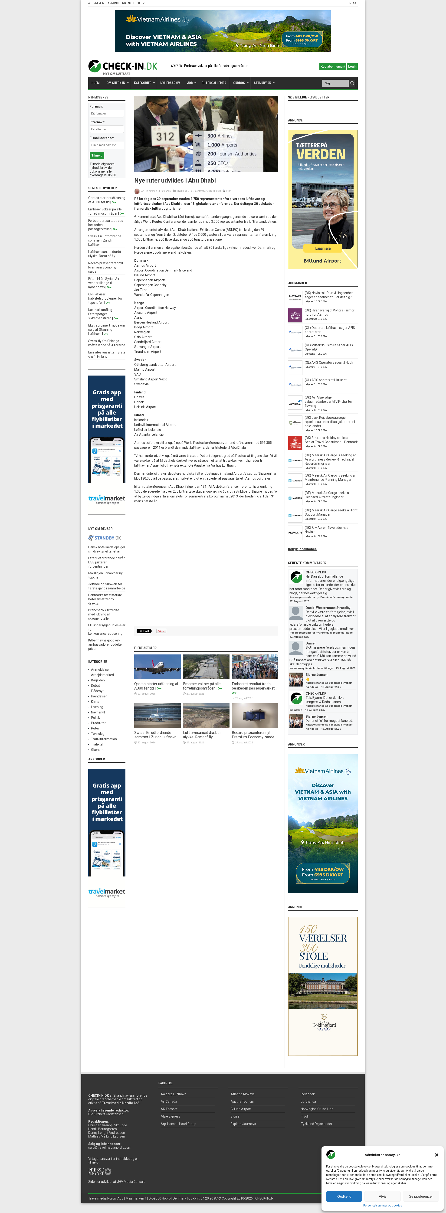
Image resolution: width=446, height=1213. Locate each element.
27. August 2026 (299, 601)
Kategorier (142, 83)
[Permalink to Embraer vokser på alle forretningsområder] (206, 678)
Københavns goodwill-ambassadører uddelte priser (105, 644)
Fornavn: (96, 106)
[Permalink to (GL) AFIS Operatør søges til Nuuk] (295, 374)
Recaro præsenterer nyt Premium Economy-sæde (253, 734)
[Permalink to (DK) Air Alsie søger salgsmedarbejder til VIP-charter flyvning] (295, 408)
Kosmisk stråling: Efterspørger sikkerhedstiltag (100, 314)
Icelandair (308, 1094)
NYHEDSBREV (136, 3)
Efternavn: (97, 122)
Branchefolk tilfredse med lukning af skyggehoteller (103, 614)
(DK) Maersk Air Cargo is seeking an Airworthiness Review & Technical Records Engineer (331, 459)
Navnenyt (98, 712)
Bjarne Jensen (317, 675)
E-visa (235, 1116)
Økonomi (97, 750)
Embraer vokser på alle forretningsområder (216, 66)
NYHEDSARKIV (170, 83)
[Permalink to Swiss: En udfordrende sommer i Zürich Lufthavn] (157, 727)
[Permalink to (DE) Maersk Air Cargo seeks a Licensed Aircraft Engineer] (295, 504)
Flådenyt (97, 691)
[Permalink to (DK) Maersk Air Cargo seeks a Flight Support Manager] (295, 521)
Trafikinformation (104, 739)
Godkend (344, 1196)
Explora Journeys (243, 1124)
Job (190, 83)
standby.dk (262, 83)
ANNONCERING (117, 3)
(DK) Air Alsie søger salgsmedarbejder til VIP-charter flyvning (328, 402)
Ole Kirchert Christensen (157, 191)
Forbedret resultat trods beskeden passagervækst (253, 686)
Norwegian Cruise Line (317, 1109)
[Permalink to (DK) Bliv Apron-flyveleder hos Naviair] (295, 539)
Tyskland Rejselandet (316, 1124)
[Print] (224, 191)
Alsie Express (170, 1116)
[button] (436, 1155)
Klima (95, 701)
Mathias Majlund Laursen (106, 1136)
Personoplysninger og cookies (382, 1205)
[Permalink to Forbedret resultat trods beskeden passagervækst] (255, 678)
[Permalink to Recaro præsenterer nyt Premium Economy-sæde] (255, 727)
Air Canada (169, 1101)
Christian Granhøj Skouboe (107, 1125)
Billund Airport (241, 1109)
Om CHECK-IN (116, 83)
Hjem (96, 83)
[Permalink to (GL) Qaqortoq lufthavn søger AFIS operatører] (295, 339)
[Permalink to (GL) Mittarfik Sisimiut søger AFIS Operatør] (295, 356)
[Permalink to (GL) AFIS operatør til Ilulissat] (295, 391)
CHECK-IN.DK (316, 572)
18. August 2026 (331, 687)
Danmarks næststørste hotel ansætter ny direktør (105, 599)
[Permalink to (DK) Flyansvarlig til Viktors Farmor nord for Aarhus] (295, 321)
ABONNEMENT (97, 3)
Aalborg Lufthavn (173, 1094)
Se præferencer (421, 1196)
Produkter (98, 723)
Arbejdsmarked (102, 675)
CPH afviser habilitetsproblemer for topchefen (105, 298)
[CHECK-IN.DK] (122, 71)
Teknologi (98, 734)
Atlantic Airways (243, 1094)
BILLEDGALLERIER (214, 83)
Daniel (310, 643)
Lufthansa (308, 1101)
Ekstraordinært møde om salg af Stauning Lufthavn (106, 330)
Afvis (383, 1196)
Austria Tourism (242, 1101)
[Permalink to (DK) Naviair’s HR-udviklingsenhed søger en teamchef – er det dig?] (295, 304)
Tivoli (304, 1116)
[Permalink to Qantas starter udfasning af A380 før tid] (157, 678)
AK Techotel (169, 1109)
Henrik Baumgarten (102, 1129)
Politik (95, 717)
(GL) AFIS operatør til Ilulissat (326, 380)
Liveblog (97, 707)
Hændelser (99, 696)
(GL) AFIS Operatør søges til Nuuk (329, 362)
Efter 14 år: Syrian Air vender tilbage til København (103, 283)
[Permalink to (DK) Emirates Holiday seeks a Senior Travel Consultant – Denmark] (295, 449)
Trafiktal (97, 744)
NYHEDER (183, 191)
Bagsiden (98, 680)
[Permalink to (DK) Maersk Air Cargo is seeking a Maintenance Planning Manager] (295, 486)
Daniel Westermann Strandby (328, 608)
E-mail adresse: (102, 138)
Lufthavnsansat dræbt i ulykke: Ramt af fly (201, 734)
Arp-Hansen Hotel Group (178, 1124)
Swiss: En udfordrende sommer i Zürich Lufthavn (155, 734)
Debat (95, 685)
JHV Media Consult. (131, 1182)
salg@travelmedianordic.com (109, 1147)
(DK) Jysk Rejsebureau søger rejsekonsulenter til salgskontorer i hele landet (330, 422)
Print (228, 191)
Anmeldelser (100, 669)
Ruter (95, 728)
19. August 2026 (345, 668)
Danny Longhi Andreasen (106, 1133)
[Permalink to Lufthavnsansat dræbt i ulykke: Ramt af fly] (206, 727)
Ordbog (239, 83)
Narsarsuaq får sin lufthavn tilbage (311, 668)
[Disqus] (206, 565)
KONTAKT (352, 3)
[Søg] (352, 83)
